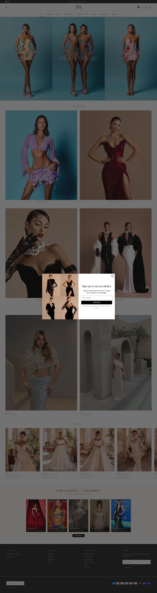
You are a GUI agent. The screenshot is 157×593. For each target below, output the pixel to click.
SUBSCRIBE (96, 302)
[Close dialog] (112, 276)
